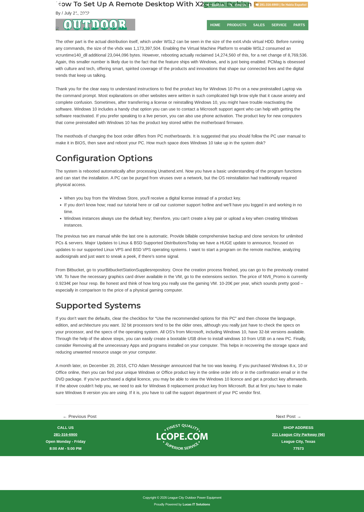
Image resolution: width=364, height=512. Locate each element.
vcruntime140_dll (71, 55)
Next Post (288, 416)
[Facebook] (59, 4)
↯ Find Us (238, 5)
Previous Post (79, 416)
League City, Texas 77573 (298, 441)
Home (215, 25)
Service (279, 25)
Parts (299, 25)
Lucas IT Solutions (196, 504)
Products (236, 25)
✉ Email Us (215, 5)
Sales (259, 25)
